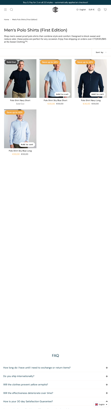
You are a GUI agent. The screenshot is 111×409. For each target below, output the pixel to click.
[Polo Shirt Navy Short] (20, 78)
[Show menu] (5, 9)
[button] (101, 404)
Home (6, 19)
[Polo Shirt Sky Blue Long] (20, 128)
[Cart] (105, 9)
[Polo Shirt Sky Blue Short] (55, 78)
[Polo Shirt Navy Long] (91, 78)
